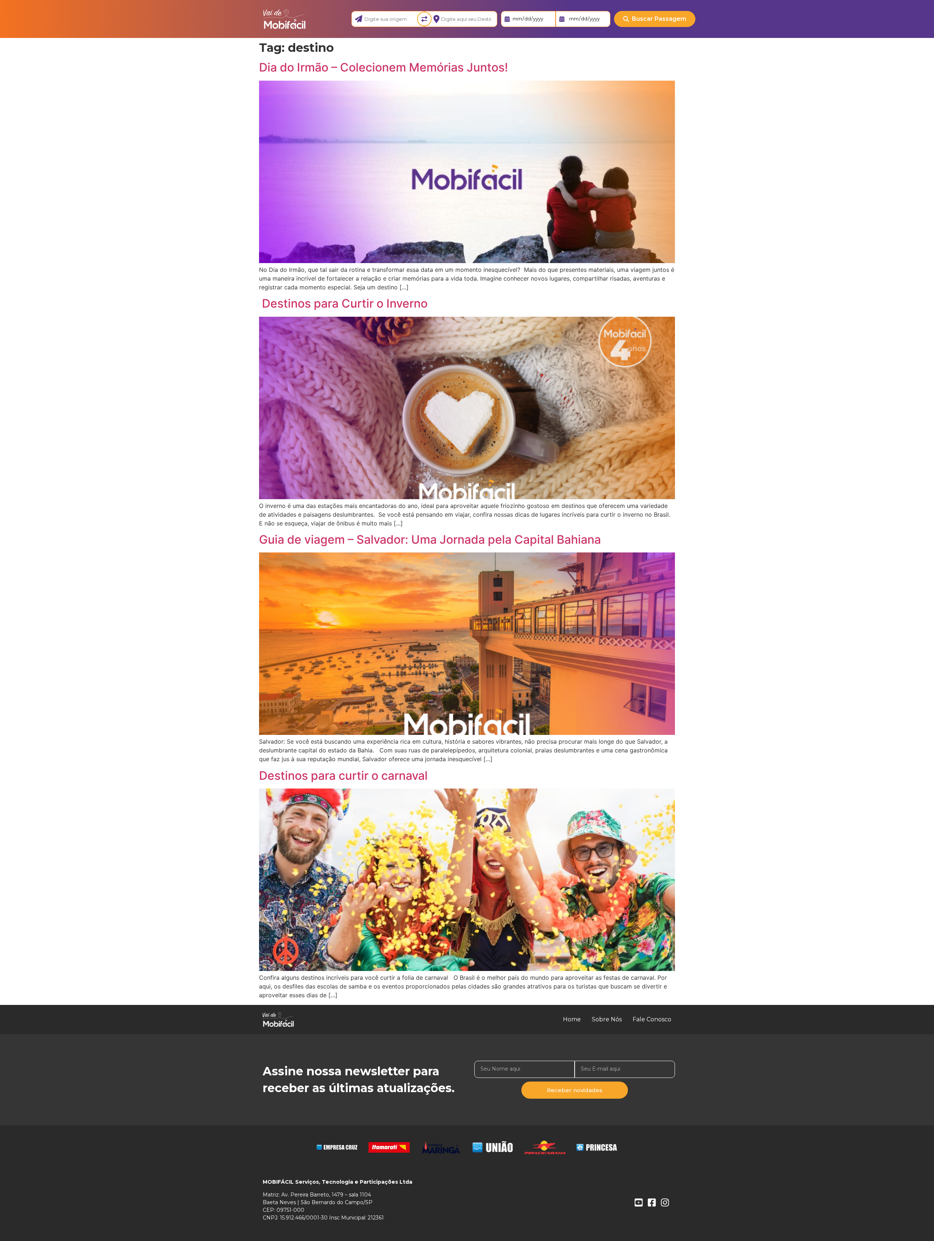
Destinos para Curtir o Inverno (343, 303)
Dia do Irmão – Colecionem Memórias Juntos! (383, 67)
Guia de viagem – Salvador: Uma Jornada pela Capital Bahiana (430, 539)
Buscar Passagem (659, 18)
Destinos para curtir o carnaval (343, 775)
